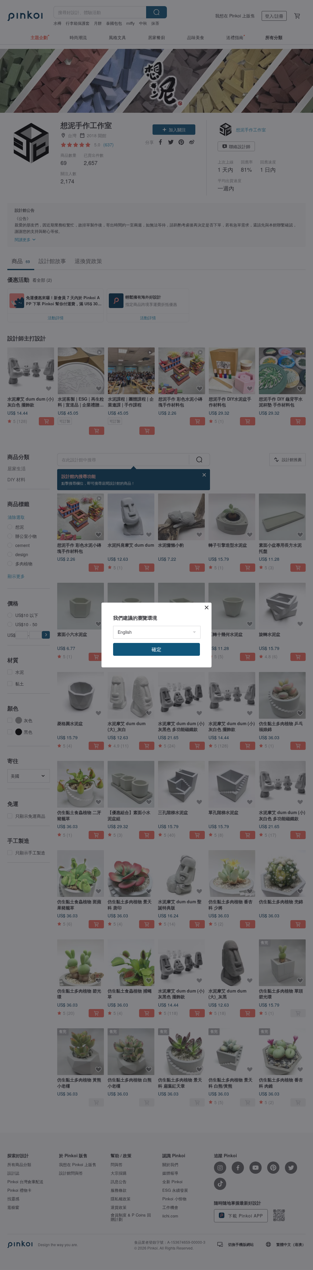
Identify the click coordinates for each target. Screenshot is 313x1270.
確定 (156, 649)
